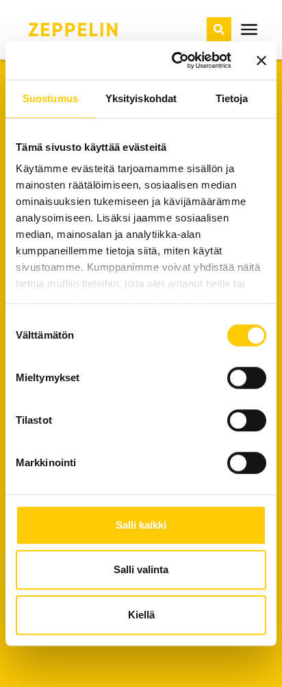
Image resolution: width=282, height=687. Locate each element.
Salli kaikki (141, 525)
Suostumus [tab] (50, 98)
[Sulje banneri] (261, 60)
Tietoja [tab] (232, 98)
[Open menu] (249, 29)
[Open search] (219, 29)
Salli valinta (141, 569)
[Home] (73, 29)
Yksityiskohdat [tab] (141, 98)
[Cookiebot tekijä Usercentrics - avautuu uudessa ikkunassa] (174, 60)
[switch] (246, 378)
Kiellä (141, 614)
